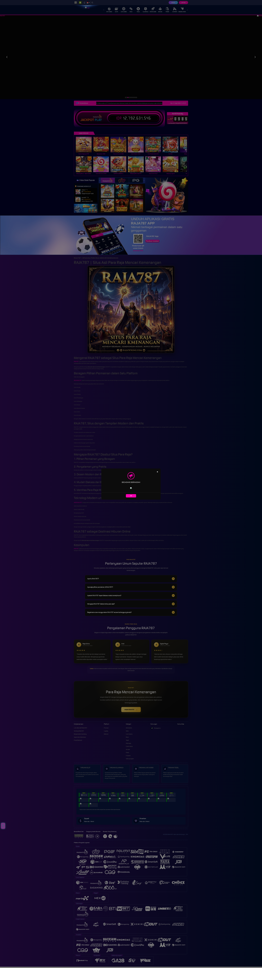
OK (131, 496)
